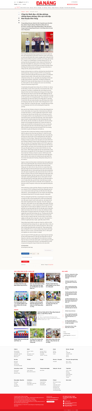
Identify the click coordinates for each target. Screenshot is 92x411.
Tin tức (54, 383)
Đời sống (45, 7)
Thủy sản (15, 383)
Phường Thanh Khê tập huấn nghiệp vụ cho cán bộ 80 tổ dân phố (53, 285)
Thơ (66, 351)
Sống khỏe (16, 362)
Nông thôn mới (16, 386)
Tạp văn (67, 355)
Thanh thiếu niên (30, 355)
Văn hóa (67, 356)
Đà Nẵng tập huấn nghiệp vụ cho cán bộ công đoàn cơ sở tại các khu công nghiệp (71, 322)
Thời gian (46, 264)
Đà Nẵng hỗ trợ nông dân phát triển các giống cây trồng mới (36, 340)
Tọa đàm (67, 377)
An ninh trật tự (16, 370)
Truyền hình (68, 368)
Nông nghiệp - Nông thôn (19, 380)
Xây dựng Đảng (16, 351)
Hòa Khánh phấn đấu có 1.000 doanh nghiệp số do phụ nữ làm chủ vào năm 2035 (20, 304)
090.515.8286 (75, 4)
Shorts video (68, 380)
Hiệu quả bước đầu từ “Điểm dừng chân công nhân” (70, 327)
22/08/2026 (17, 4)
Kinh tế (24, 7)
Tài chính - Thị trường (43, 355)
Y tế (42, 7)
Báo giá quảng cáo (50, 401)
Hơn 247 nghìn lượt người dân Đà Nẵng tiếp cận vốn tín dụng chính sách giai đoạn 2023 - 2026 (71, 315)
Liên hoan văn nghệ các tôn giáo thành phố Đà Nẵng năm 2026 (71, 282)
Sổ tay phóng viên (43, 384)
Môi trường (16, 361)
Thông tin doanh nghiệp (44, 368)
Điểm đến (54, 352)
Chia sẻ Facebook (26, 253)
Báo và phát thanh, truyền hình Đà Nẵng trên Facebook (71, 403)
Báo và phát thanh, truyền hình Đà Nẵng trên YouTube (71, 405)
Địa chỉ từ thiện (16, 364)
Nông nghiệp (16, 382)
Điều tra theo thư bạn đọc (31, 371)
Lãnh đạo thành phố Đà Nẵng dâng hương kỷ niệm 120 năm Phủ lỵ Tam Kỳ (48, 312)
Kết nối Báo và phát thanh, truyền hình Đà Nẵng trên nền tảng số (69, 397)
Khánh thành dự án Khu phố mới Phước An (21, 339)
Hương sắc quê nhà (56, 386)
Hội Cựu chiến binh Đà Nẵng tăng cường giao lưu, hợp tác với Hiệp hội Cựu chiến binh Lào (37, 286)
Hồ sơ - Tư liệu (68, 361)
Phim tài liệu (68, 373)
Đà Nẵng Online (67, 401)
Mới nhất (24, 4)
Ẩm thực (54, 351)
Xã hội (21, 7)
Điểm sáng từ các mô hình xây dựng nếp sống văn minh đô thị (52, 303)
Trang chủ (23, 11)
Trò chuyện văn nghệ (56, 388)
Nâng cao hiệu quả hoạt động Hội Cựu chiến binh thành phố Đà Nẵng (71, 287)
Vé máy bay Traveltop (66, 333)
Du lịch (28, 7)
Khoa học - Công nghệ (59, 7)
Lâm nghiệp (16, 384)
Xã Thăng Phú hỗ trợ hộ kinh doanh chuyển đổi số (20, 284)
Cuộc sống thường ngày (18, 365)
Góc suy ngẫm (42, 383)
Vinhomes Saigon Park (66, 335)
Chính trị (18, 7)
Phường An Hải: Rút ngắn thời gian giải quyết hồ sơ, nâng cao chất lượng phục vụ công (36, 304)
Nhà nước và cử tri (17, 355)
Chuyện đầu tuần (43, 382)
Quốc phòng (16, 371)
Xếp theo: (42, 264)
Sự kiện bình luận (43, 380)
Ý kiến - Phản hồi (30, 370)
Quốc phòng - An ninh (18, 368)
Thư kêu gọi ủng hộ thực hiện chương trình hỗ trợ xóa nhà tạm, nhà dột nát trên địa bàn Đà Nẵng (71, 293)
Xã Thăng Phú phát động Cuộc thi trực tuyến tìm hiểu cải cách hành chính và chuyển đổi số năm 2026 (71, 300)
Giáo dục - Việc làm (30, 351)
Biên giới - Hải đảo (17, 373)
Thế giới (53, 7)
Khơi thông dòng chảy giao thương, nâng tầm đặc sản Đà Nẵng (53, 340)
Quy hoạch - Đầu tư (43, 351)
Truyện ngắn (68, 352)
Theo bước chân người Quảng (69, 7)
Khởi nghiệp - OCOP (43, 352)
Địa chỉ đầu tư (29, 382)
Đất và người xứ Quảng (57, 382)
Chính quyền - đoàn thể (34, 11)
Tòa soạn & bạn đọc (31, 368)
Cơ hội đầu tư (29, 380)
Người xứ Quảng (68, 362)
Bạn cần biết (42, 370)
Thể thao (49, 7)
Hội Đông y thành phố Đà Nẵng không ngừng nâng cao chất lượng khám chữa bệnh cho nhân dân (71, 276)
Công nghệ (55, 361)
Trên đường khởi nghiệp (57, 390)
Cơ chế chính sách (30, 384)
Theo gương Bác (17, 352)
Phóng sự (67, 371)
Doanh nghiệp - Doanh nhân (31, 383)
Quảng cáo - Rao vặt (57, 368)
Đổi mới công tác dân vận (70, 310)
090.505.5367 (71, 4)
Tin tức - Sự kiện (68, 370)
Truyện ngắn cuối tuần (56, 384)
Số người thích (50, 264)
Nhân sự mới (16, 356)
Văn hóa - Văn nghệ (37, 7)
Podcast (54, 380)
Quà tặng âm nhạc (56, 387)
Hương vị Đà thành (69, 374)
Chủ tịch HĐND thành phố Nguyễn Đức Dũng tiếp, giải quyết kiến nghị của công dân (71, 306)
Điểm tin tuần (68, 375)
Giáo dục (31, 7)
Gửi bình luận (25, 261)
